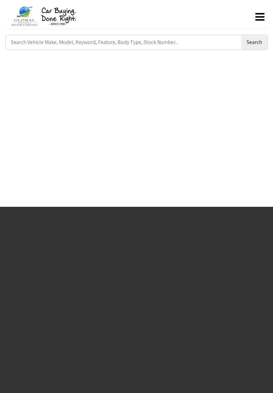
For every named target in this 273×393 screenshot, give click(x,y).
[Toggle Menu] (260, 17)
